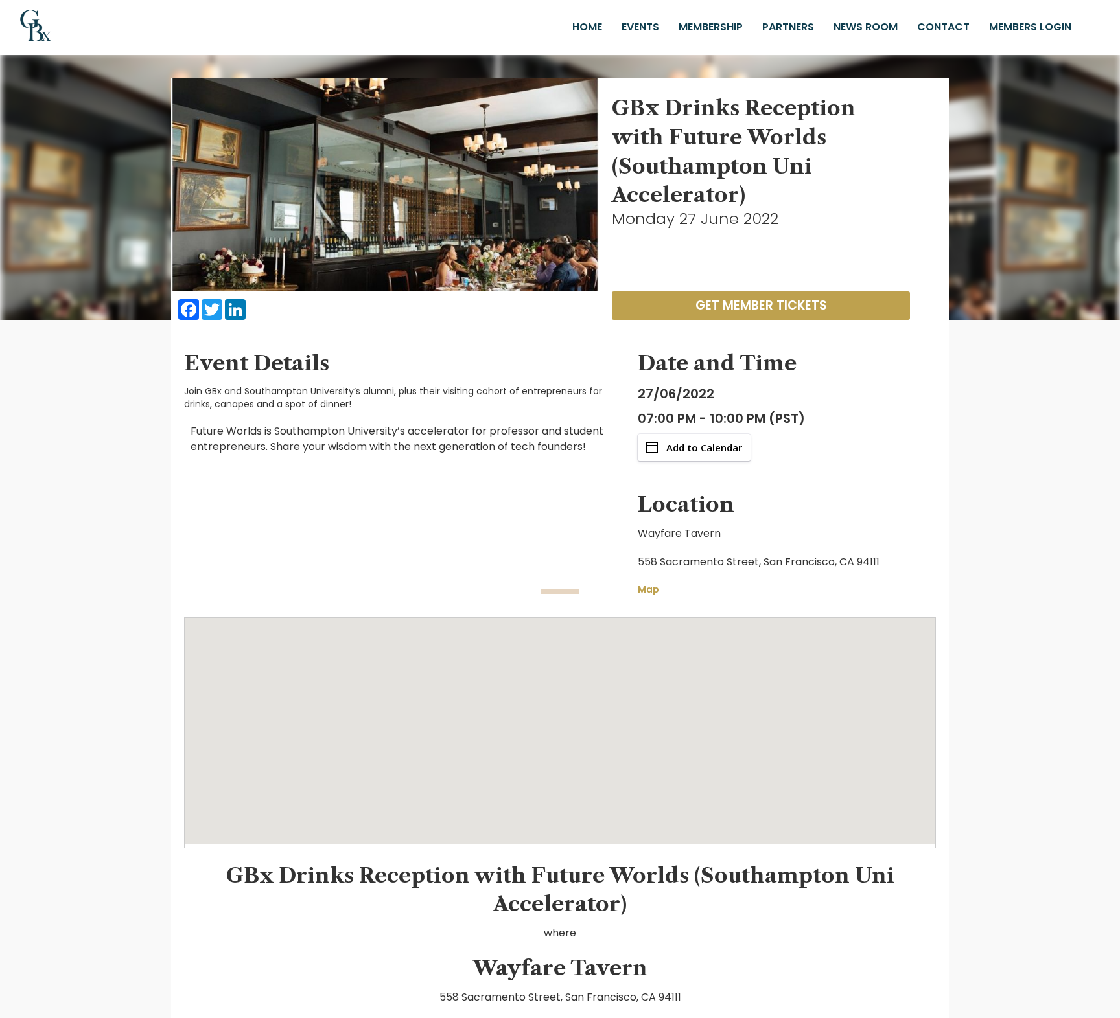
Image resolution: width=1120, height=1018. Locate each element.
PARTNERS (788, 26)
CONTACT (943, 26)
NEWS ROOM (866, 26)
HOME (587, 26)
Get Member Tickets (761, 305)
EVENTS (640, 26)
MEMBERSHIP (711, 26)
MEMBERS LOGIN (1030, 26)
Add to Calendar (704, 447)
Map (648, 589)
